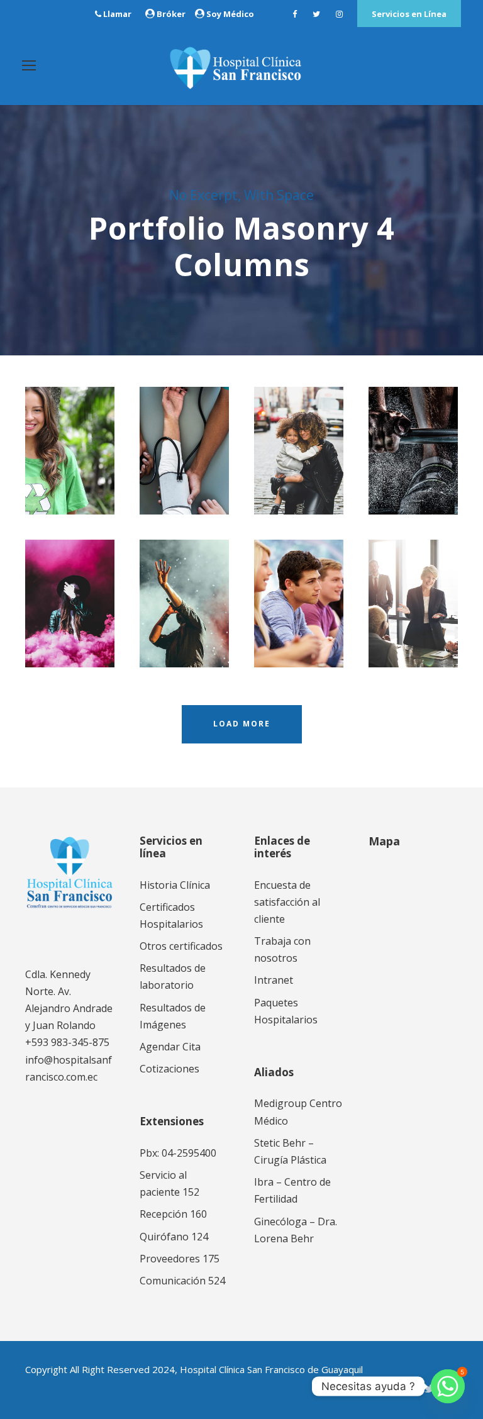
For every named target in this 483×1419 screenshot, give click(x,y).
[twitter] (316, 13)
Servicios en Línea (409, 13)
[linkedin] (406, 1388)
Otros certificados (181, 946)
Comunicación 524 (182, 1281)
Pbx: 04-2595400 (178, 1153)
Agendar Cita (170, 1047)
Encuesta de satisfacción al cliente (287, 902)
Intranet (273, 980)
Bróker (171, 13)
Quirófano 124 (174, 1237)
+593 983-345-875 (67, 1042)
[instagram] (339, 13)
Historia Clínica (175, 885)
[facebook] (294, 13)
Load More (241, 723)
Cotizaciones (169, 1069)
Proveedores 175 (179, 1259)
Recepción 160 (173, 1214)
